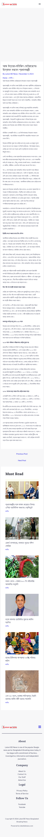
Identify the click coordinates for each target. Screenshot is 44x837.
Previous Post (22, 454)
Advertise (22, 780)
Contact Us (22, 774)
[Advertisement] (22, 31)
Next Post (22, 460)
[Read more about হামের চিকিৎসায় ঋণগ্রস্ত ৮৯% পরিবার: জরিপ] (22, 643)
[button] (39, 726)
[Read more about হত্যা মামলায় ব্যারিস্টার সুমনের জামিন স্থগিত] (22, 605)
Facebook (22, 804)
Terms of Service (22, 793)
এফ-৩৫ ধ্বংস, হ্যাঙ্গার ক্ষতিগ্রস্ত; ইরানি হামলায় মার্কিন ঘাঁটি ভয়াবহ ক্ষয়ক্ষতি (20, 697)
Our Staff (22, 777)
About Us (22, 771)
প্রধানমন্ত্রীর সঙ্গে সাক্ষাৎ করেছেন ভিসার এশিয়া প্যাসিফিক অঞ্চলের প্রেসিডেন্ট (19, 506)
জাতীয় (7, 511)
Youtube (22, 807)
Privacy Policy (22, 791)
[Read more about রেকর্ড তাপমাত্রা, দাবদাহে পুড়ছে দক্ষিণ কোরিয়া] (22, 528)
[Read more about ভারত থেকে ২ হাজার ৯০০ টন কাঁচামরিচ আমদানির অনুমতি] (22, 566)
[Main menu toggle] (39, 4)
